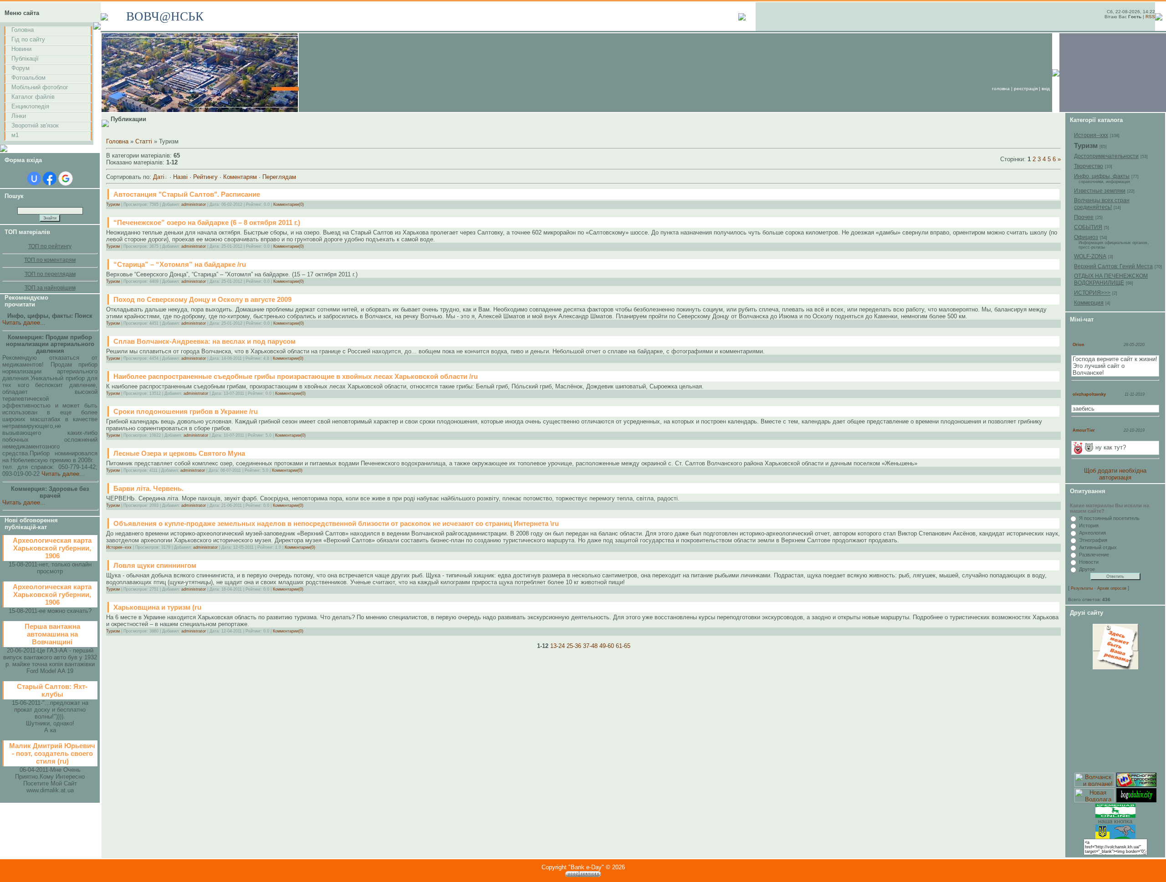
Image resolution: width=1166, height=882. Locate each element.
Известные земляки (1099, 191)
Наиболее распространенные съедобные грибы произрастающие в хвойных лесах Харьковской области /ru (295, 376)
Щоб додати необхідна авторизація (1115, 474)
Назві (180, 176)
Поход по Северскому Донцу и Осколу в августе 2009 (202, 299)
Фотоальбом (28, 77)
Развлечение (1094, 554)
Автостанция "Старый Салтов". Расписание (186, 194)
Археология (1092, 532)
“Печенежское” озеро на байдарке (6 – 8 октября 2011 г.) (206, 222)
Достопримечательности (1106, 156)
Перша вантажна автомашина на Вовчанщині (52, 634)
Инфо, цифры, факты (1102, 176)
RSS (1150, 16)
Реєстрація (1026, 88)
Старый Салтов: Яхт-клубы (52, 690)
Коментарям (240, 176)
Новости (1089, 562)
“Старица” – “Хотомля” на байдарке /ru (179, 264)
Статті (143, 141)
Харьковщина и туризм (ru (157, 607)
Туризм (113, 204)
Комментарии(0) (288, 204)
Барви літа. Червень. (148, 488)
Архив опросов (1111, 588)
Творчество (1088, 166)
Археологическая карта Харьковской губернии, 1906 (52, 548)
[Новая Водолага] (1094, 800)
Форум (20, 68)
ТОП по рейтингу (50, 246)
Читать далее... (24, 322)
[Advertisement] (1115, 721)
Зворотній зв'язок (35, 125)
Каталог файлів (33, 96)
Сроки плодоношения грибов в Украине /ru (185, 411)
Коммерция (1089, 303)
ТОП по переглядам (50, 274)
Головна (22, 29)
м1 (15, 135)
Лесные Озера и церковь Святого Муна (179, 453)
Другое (1087, 569)
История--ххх (119, 547)
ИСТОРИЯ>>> (1092, 293)
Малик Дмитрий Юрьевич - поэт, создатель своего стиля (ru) (52, 753)
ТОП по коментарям (50, 260)
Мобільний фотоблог (39, 87)
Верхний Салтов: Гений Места (1113, 266)
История (1089, 525)
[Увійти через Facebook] (49, 178)
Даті (158, 176)
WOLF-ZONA (1090, 256)
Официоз (1086, 237)
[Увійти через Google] (65, 178)
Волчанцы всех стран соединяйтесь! (1102, 203)
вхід (1046, 88)
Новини (21, 49)
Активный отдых (1098, 547)
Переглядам (279, 176)
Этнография (1093, 540)
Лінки (18, 115)
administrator (193, 204)
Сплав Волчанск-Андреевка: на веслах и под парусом (204, 341)
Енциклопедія (30, 106)
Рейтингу (205, 176)
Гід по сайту (28, 39)
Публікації (25, 58)
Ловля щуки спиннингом (154, 565)
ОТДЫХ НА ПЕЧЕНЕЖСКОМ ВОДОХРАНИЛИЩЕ (1111, 279)
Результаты (1082, 588)
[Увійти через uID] (34, 178)
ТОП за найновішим (50, 288)
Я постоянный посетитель (1109, 518)
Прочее (1084, 217)
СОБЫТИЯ (1088, 227)
